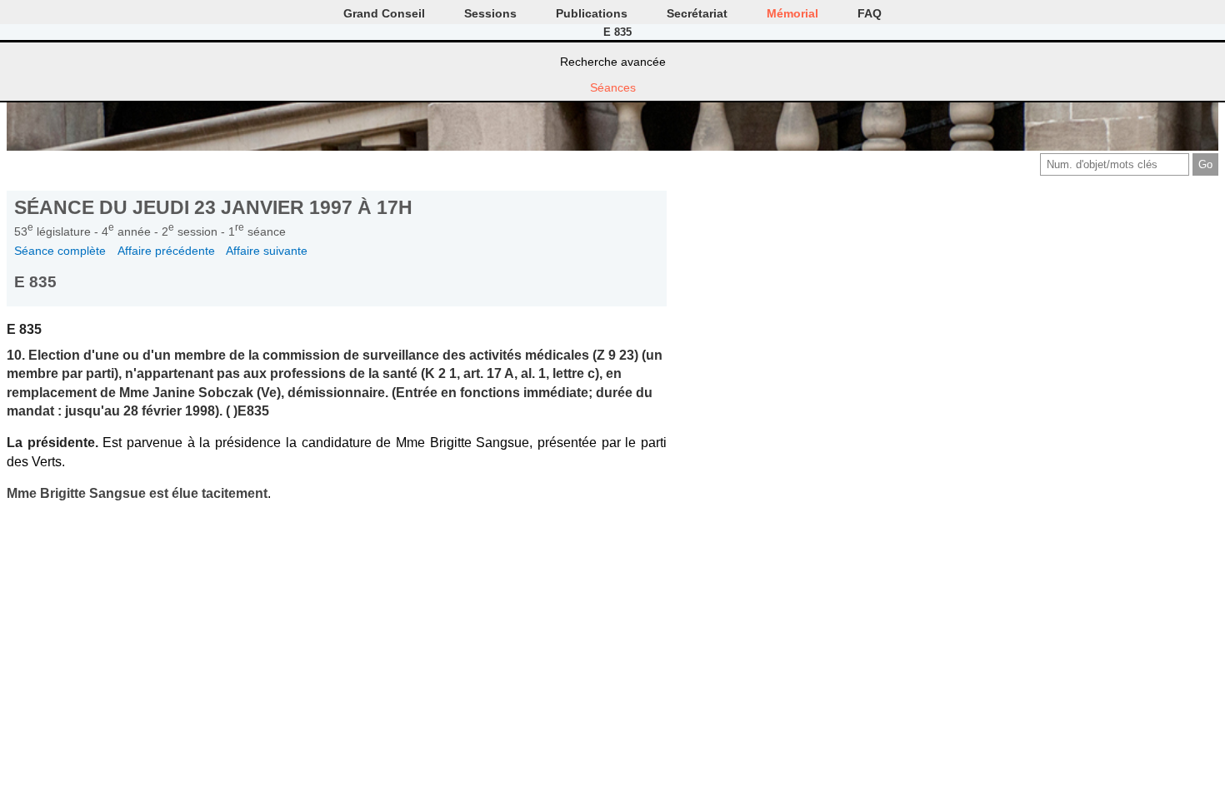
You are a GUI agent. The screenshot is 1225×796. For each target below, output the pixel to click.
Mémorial (792, 13)
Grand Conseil (384, 13)
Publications (592, 13)
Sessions (490, 13)
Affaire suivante (267, 250)
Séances (613, 87)
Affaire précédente (166, 250)
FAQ (870, 13)
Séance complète (60, 250)
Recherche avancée (613, 61)
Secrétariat (697, 13)
